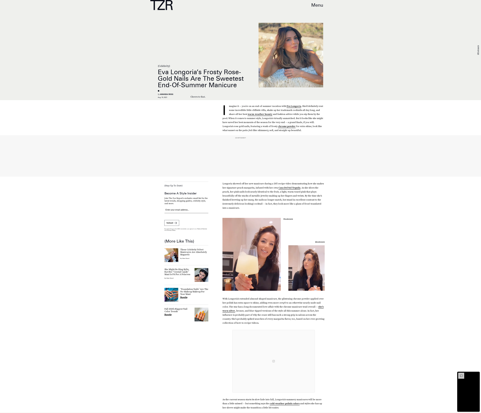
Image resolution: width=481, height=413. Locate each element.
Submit (169, 222)
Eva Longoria (294, 106)
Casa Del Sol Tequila (289, 187)
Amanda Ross (166, 94)
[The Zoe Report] (161, 5)
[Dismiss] (477, 373)
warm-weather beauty (260, 114)
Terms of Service (202, 229)
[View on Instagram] (274, 361)
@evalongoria (478, 50)
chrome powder (287, 126)
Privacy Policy (171, 230)
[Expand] (460, 373)
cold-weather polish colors (285, 403)
